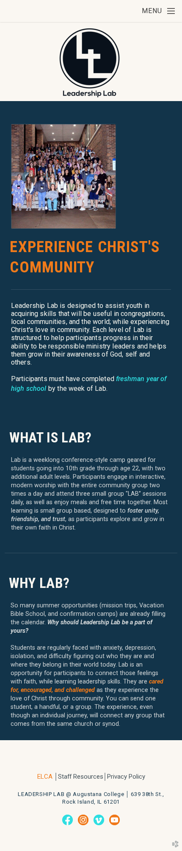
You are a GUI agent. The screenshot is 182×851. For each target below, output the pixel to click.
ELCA (44, 776)
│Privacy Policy (124, 776)
